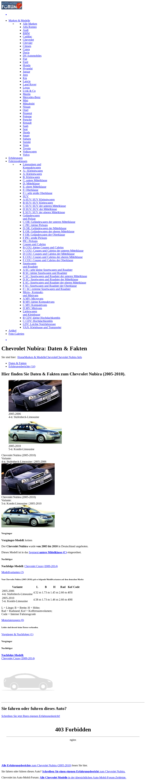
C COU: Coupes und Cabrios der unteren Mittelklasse (53, 250)
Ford (25, 62)
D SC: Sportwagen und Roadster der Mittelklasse (50, 279)
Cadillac (27, 36)
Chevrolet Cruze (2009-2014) (41, 566)
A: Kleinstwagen (32, 173)
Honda (26, 65)
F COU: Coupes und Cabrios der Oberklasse (48, 260)
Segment (48, 552)
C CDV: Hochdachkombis (38, 320)
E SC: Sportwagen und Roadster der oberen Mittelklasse (54, 282)
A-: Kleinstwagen (33, 170)
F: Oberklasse (30, 189)
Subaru (27, 138)
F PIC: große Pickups (35, 237)
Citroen (27, 46)
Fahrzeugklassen (18, 161)
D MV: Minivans (32, 308)
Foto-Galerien (16, 333)
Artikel (12, 330)
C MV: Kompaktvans (35, 304)
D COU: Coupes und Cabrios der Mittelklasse (49, 253)
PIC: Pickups (30, 241)
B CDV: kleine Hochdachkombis (41, 317)
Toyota (27, 148)
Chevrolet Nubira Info (69, 357)
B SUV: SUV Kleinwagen (38, 202)
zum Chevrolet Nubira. (83, 771)
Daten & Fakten (18, 363)
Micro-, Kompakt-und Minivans (33, 294)
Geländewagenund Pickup (31, 217)
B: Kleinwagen (31, 177)
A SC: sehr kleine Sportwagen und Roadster (47, 269)
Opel (25, 110)
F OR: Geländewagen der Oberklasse (44, 234)
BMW (26, 33)
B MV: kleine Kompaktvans (38, 301)
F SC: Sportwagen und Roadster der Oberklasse (50, 285)
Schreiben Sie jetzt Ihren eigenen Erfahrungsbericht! (30, 716)
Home (20, 357)
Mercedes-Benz (31, 97)
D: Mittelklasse (31, 183)
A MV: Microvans (33, 298)
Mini (25, 100)
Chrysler (27, 42)
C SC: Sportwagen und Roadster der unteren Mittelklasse (55, 276)
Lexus (26, 87)
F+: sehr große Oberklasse (37, 193)
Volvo (26, 154)
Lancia (26, 81)
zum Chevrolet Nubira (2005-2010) (36, 765)
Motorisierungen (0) (12, 620)
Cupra (26, 49)
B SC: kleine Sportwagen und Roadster (45, 273)
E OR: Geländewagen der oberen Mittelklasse (48, 231)
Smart (26, 135)
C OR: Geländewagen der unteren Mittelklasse (49, 221)
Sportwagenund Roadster (30, 265)
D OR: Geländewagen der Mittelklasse (44, 228)
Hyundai (28, 68)
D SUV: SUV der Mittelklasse (40, 209)
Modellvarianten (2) (12, 572)
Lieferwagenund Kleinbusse (31, 313)
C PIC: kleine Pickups (35, 225)
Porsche (27, 119)
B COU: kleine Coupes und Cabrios (43, 247)
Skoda (26, 132)
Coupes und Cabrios (34, 244)
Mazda (26, 94)
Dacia (26, 52)
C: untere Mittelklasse (35, 180)
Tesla (26, 145)
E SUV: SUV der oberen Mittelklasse (44, 212)
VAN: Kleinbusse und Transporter (42, 327)
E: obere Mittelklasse (34, 186)
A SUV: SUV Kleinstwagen (39, 199)
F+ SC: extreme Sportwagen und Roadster (47, 288)
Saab (25, 125)
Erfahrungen (16, 157)
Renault (27, 122)
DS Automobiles (32, 55)
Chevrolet (28, 39)
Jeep (25, 74)
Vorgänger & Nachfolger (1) (17, 634)
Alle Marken (30, 23)
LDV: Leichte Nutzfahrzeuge (39, 324)
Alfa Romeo (30, 26)
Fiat (25, 58)
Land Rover (29, 84)
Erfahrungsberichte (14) (22, 366)
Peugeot (27, 113)
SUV (26, 196)
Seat (25, 129)
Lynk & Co (29, 90)
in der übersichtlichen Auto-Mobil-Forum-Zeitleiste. (83, 777)
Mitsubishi (29, 103)
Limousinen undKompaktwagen (32, 166)
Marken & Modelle (19, 20)
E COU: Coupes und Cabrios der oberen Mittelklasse (53, 257)
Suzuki (27, 141)
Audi (25, 30)
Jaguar (26, 71)
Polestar (27, 116)
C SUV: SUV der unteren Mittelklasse (44, 205)
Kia (25, 78)
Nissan (26, 106)
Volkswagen (30, 151)
